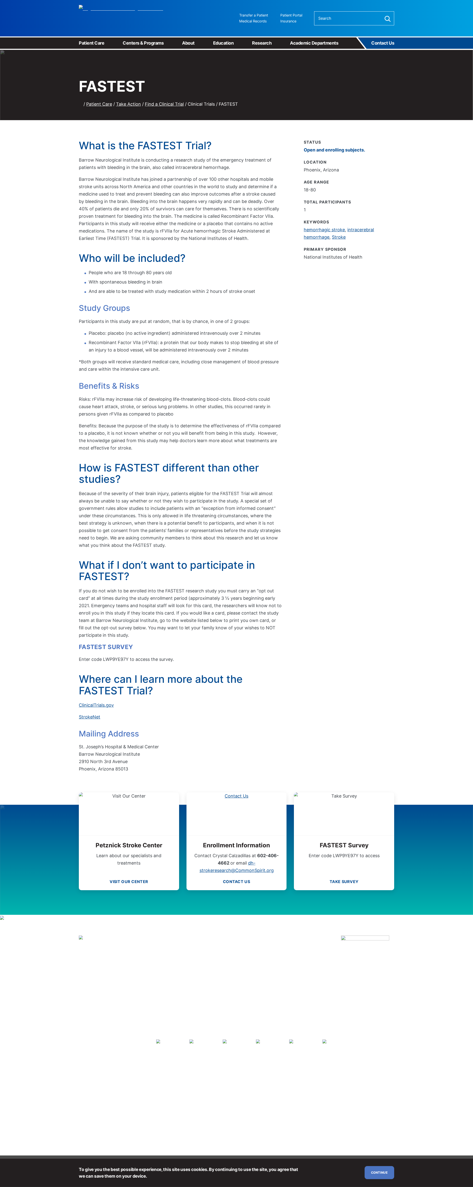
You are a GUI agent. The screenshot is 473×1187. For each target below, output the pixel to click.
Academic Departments (314, 43)
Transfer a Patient (253, 15)
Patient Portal (291, 15)
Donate (85, 993)
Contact (236, 881)
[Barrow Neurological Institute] (125, 18)
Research (261, 43)
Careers (103, 993)
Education (223, 43)
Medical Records (253, 21)
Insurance (288, 21)
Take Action (128, 104)
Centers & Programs (143, 43)
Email (109, 984)
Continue (379, 1172)
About (188, 43)
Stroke (339, 237)
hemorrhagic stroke (324, 229)
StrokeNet (89, 716)
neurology (280, 955)
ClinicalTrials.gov (96, 705)
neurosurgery (180, 961)
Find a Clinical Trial (164, 104)
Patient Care (91, 43)
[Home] (80, 104)
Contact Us (382, 43)
